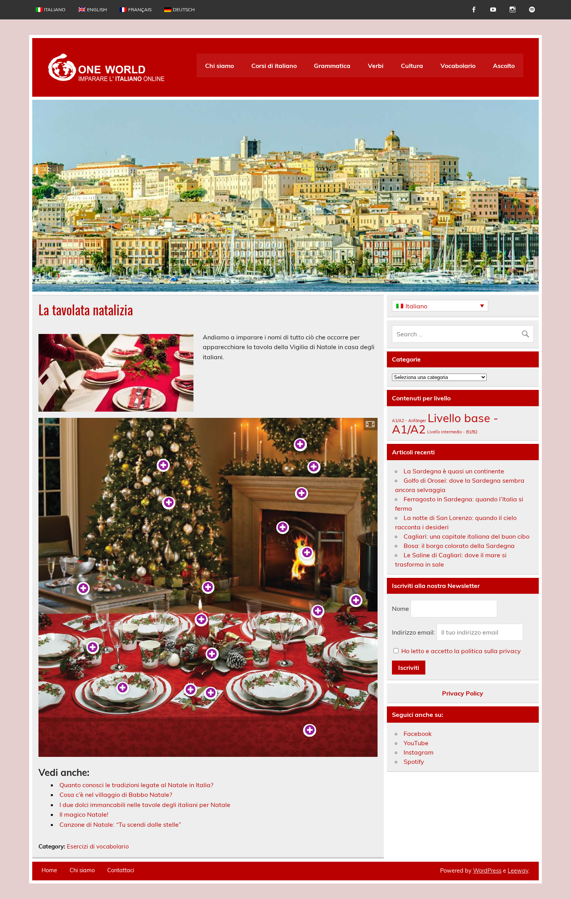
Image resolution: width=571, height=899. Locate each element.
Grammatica (332, 66)
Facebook (418, 733)
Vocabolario (457, 66)
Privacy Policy (462, 693)
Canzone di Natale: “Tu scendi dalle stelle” (120, 824)
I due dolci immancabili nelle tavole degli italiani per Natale (144, 805)
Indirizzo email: (414, 632)
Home (49, 870)
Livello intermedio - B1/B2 (452, 432)
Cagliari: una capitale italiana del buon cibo (466, 536)
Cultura (412, 66)
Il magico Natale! (83, 814)
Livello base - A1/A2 (445, 423)
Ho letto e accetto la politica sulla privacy (461, 651)
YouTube (416, 743)
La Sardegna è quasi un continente (454, 471)
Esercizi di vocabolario (98, 846)
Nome (400, 608)
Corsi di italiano (274, 66)
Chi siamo (219, 66)
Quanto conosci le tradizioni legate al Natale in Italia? (136, 785)
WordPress (487, 870)
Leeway (518, 870)
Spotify (414, 761)
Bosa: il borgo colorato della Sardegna (459, 545)
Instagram (418, 752)
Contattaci (120, 870)
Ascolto (504, 66)
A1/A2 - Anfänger (409, 420)
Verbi (375, 66)
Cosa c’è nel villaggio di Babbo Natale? (115, 794)
